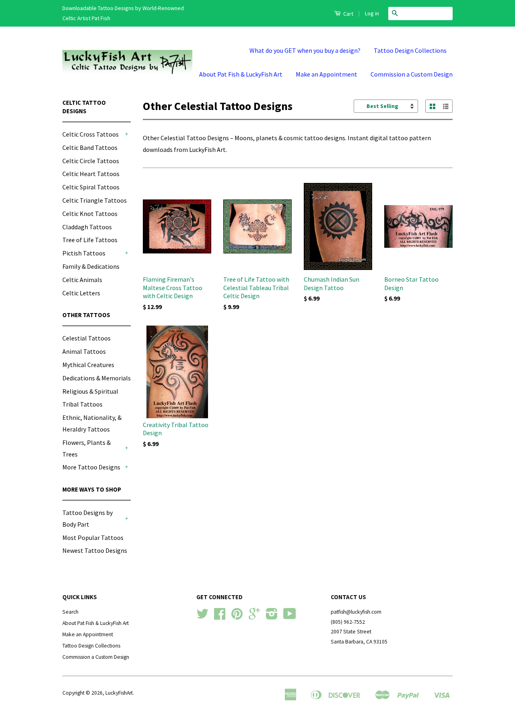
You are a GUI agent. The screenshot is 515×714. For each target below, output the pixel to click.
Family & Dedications (90, 266)
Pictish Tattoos (83, 253)
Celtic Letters (81, 293)
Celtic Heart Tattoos (90, 174)
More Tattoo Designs (91, 467)
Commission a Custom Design (412, 74)
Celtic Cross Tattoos (90, 134)
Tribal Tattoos (82, 404)
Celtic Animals (82, 280)
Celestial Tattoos (86, 338)
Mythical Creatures (88, 365)
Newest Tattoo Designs (94, 550)
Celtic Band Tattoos (89, 147)
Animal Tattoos (84, 351)
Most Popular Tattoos (93, 537)
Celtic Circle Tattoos (90, 161)
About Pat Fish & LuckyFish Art (240, 74)
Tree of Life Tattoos (89, 240)
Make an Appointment (326, 74)
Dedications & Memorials (96, 378)
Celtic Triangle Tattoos (94, 200)
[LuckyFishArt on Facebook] (220, 616)
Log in (372, 13)
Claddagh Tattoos (87, 227)
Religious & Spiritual (90, 391)
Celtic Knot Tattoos (89, 214)
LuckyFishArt (119, 692)
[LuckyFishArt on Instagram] (272, 616)
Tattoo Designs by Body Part (87, 518)
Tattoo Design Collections (410, 50)
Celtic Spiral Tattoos (90, 187)
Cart (347, 13)
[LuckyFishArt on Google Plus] (254, 616)
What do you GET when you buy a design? (304, 50)
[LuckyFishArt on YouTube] (289, 616)
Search (70, 611)
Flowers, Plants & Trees (86, 448)
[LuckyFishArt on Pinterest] (237, 616)
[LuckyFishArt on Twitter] (202, 616)
